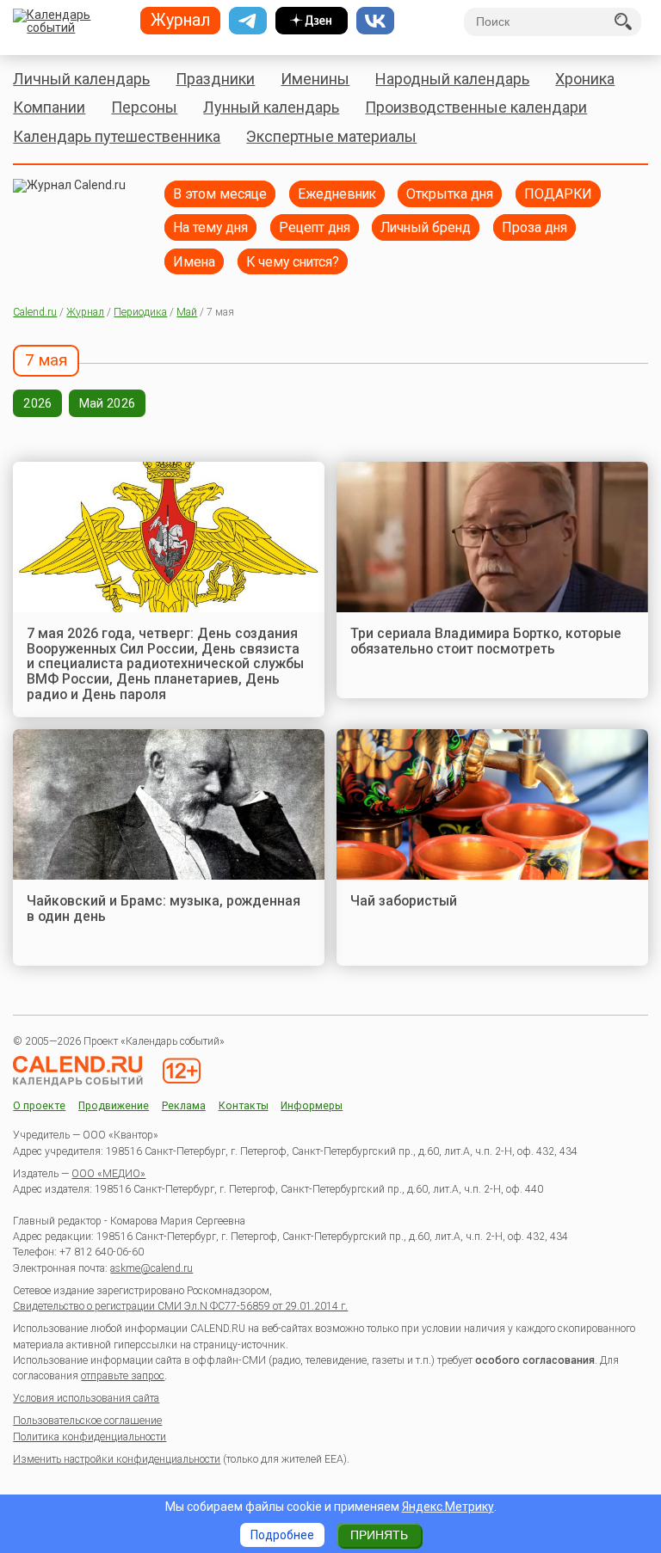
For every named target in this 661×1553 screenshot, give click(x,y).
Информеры (312, 1106)
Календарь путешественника (116, 136)
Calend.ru (35, 312)
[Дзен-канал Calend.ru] (311, 20)
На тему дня (210, 227)
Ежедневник (337, 194)
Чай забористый (403, 901)
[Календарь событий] (70, 22)
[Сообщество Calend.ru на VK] (375, 20)
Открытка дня (449, 194)
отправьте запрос (122, 1376)
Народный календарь (452, 79)
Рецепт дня (314, 227)
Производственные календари (476, 107)
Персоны (144, 107)
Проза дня (534, 227)
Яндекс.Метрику (448, 1506)
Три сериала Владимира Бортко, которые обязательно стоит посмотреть (485, 641)
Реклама (184, 1106)
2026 (37, 403)
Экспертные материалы (331, 136)
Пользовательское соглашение (87, 1421)
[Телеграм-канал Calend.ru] (248, 20)
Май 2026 (107, 403)
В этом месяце (220, 194)
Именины (315, 79)
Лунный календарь (271, 107)
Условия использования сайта (86, 1398)
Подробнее (282, 1535)
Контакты (244, 1106)
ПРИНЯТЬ (379, 1535)
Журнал (85, 312)
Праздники (215, 79)
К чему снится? (292, 262)
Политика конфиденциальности (89, 1437)
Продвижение (113, 1106)
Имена (194, 262)
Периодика (140, 312)
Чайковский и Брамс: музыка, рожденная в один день (163, 908)
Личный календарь (81, 79)
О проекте (39, 1106)
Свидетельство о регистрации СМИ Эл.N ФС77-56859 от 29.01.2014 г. (180, 1306)
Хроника (585, 79)
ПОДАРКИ (558, 194)
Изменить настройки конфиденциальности (116, 1459)
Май (186, 312)
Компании (49, 107)
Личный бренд (425, 227)
